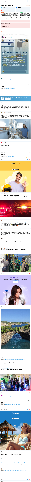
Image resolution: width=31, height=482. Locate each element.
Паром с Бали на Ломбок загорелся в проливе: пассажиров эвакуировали (10, 18)
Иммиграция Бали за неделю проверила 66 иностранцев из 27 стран (10, 17)
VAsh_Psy (3, 402)
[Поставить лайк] (27, 76)
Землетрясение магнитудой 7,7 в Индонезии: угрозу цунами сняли (9, 13)
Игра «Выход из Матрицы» (11, 156)
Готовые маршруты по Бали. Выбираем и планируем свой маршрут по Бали (14, 359)
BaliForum (3, 86)
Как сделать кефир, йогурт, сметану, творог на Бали (12, 396)
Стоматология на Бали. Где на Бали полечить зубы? (12, 459)
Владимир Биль (4, 220)
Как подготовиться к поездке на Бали (25, 14)
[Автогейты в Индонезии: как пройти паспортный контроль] (15, 382)
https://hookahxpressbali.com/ (15, 280)
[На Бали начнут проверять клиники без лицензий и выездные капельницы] (15, 129)
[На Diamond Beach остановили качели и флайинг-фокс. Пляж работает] (15, 263)
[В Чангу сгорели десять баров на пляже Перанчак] (15, 208)
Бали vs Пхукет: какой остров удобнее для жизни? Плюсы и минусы (10, 14)
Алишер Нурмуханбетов (5, 142)
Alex (2, 481)
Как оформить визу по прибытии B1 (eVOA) (10, 88)
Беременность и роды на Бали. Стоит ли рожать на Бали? (12, 404)
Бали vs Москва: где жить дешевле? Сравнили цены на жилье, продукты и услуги (11, 16)
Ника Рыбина (3, 154)
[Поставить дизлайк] (29, 76)
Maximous (3, 468)
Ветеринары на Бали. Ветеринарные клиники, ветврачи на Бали (13, 79)
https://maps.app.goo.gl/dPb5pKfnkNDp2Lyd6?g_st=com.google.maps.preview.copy (13, 462)
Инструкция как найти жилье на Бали (25, 16)
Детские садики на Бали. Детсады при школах (11, 239)
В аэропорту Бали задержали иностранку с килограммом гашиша (9, 15)
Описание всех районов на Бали (24, 13)
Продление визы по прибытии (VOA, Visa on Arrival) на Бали (12, 32)
